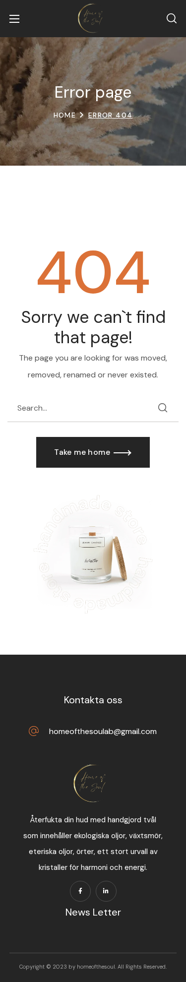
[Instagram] (106, 891)
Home (65, 115)
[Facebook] (80, 891)
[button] (172, 19)
